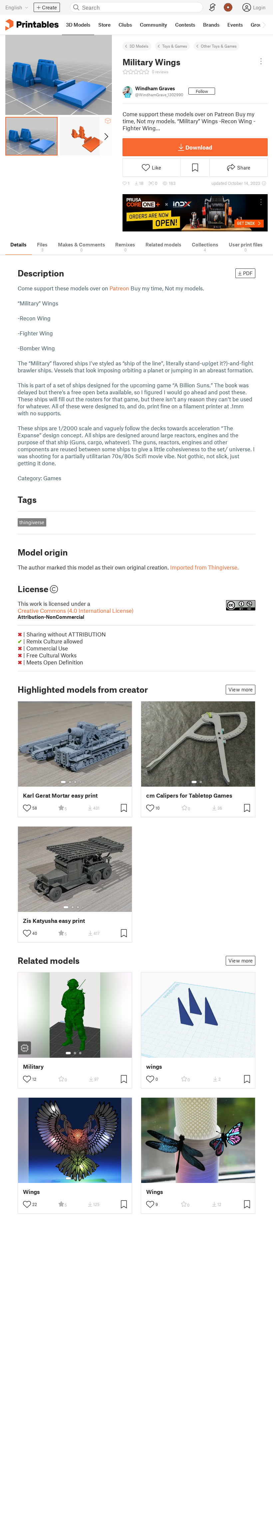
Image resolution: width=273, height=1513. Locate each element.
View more (240, 689)
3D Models (139, 46)
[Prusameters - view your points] (228, 7)
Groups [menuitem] (259, 25)
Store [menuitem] (104, 25)
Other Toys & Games (219, 46)
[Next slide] (106, 136)
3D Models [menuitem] (78, 25)
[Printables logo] (32, 25)
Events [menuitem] (235, 25)
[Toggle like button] (27, 808)
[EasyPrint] (212, 7)
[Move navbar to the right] (263, 25)
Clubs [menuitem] (125, 25)
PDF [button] (248, 273)
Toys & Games (174, 46)
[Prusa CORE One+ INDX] (195, 213)
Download (198, 147)
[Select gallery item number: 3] (75, 782)
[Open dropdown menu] (261, 61)
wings (154, 1066)
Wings (31, 1192)
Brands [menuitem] (211, 25)
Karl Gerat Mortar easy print (60, 795)
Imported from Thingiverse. (204, 567)
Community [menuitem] (153, 25)
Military (33, 1066)
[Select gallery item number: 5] (85, 782)
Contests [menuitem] (185, 25)
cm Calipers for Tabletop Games (189, 795)
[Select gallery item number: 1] (63, 782)
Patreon (119, 288)
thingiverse (31, 522)
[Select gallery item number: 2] (70, 782)
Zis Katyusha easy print (54, 921)
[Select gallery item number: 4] (80, 782)
